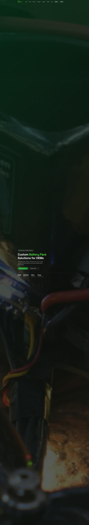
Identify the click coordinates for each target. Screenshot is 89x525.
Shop (56, 1)
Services (34, 1)
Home (26, 1)
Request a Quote (33, 268)
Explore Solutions (22, 268)
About (30, 1)
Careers (61, 1)
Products (43, 1)
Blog (52, 1)
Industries (39, 1)
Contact (48, 1)
